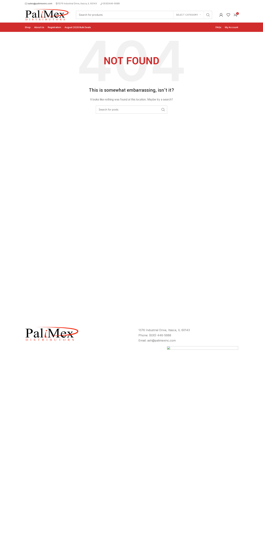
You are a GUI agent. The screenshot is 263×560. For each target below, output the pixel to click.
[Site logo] (47, 14)
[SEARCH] (208, 15)
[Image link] (202, 480)
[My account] (221, 14)
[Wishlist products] (228, 14)
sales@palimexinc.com (40, 3)
